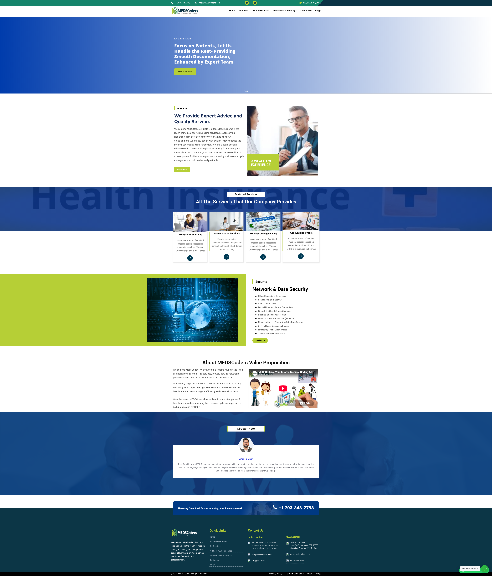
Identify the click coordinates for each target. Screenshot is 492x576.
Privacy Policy (275, 573)
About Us (243, 10)
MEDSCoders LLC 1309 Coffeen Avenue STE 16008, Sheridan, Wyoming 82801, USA (304, 545)
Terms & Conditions (295, 573)
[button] (244, 91)
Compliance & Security (283, 10)
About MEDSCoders (218, 541)
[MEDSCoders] (185, 10)
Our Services (260, 10)
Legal (309, 573)
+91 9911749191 (258, 561)
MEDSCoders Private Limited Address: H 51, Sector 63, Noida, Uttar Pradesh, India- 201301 (265, 545)
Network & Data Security (220, 555)
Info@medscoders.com (261, 554)
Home (232, 10)
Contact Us (306, 10)
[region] (246, 55)
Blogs (318, 10)
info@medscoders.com (300, 554)
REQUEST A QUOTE (312, 2)
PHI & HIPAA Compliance (220, 550)
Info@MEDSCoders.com (209, 2)
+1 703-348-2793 (182, 2)
